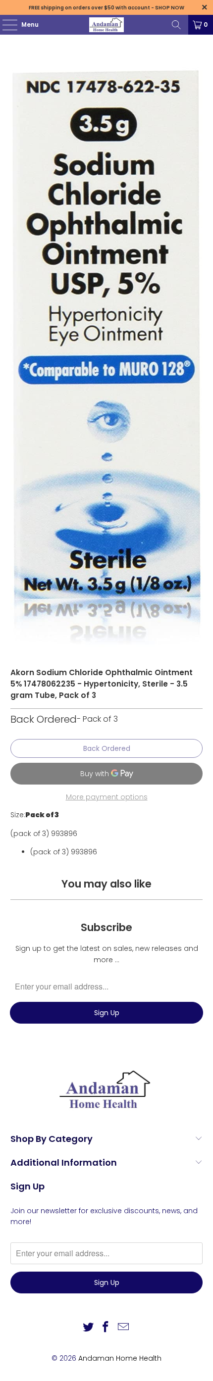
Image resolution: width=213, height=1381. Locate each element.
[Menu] (5, 25)
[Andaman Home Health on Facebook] (106, 1328)
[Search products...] (176, 25)
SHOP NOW (169, 7)
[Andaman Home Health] (106, 25)
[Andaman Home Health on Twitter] (88, 1328)
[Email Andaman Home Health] (123, 1328)
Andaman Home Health (119, 1358)
